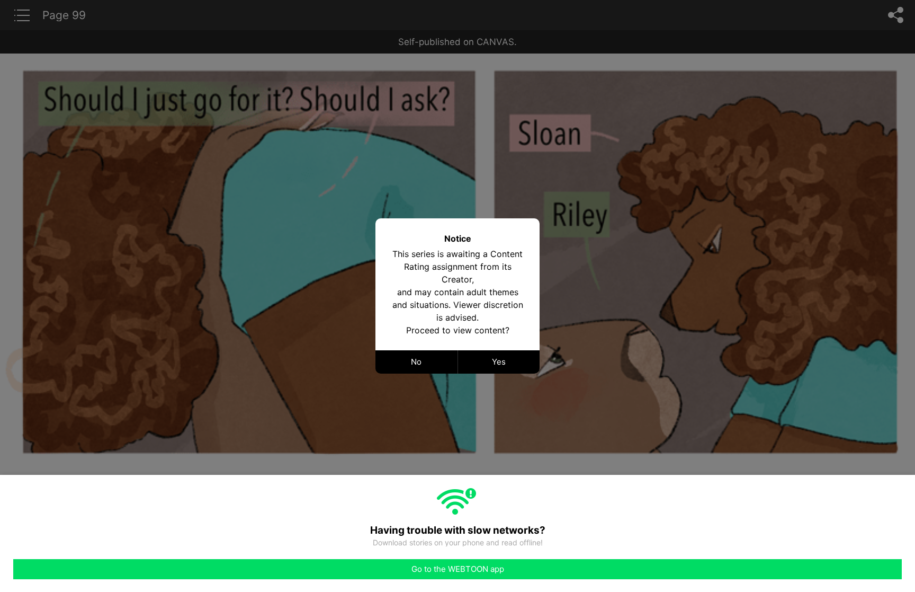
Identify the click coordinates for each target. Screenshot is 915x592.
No (416, 362)
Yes (499, 362)
